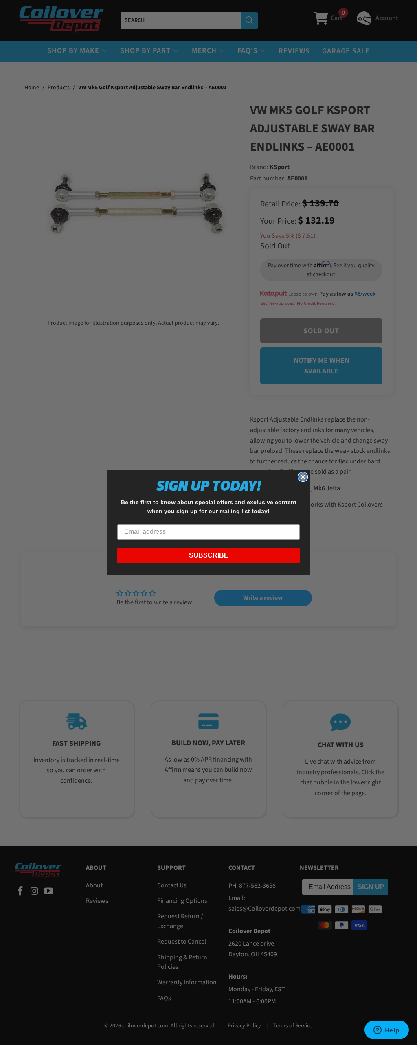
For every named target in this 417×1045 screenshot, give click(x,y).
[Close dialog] (303, 477)
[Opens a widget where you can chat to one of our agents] (386, 1031)
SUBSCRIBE (208, 555)
